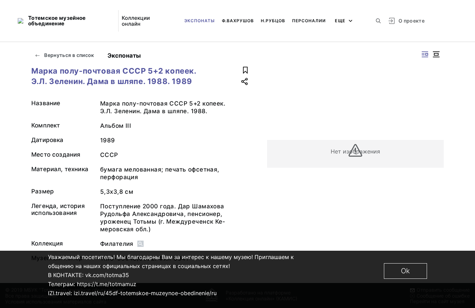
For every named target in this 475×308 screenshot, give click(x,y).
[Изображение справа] (424, 54)
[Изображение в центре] (436, 54)
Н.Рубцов (273, 20)
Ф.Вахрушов (238, 20)
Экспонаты (199, 20)
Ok (405, 271)
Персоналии (309, 20)
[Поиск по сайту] (378, 20)
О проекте (411, 21)
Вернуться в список (68, 55)
